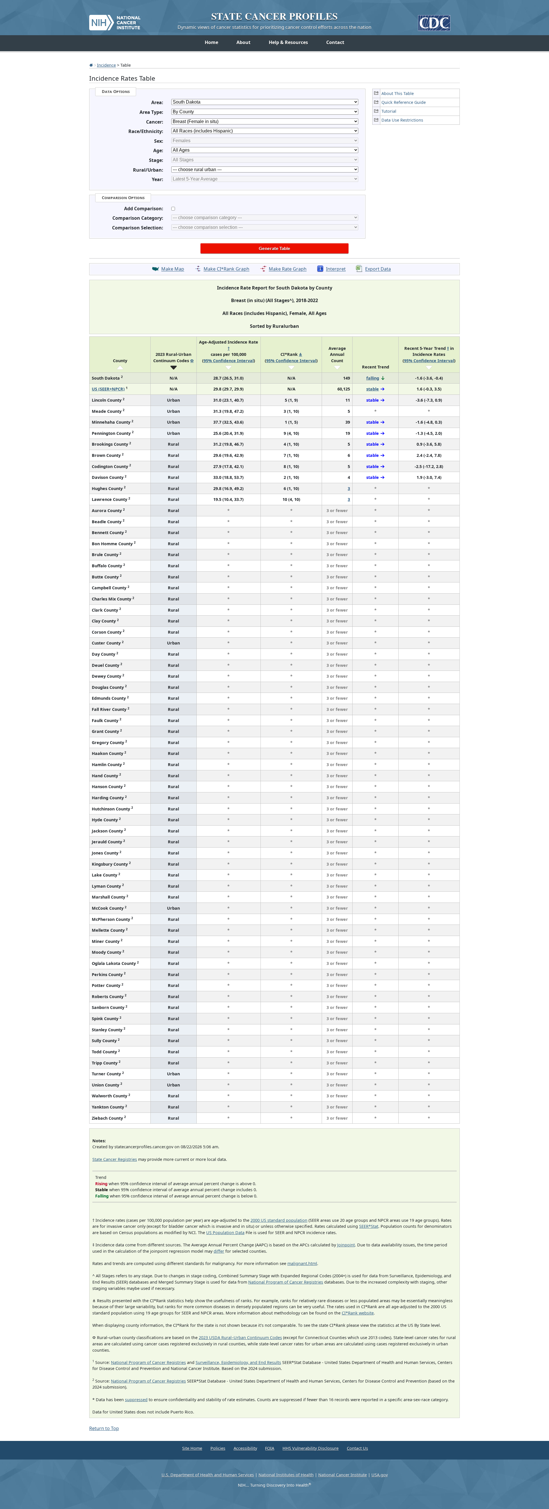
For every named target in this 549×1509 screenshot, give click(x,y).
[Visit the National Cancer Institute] (114, 20)
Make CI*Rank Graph (226, 269)
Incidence (106, 65)
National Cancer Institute (342, 1475)
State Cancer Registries (114, 1159)
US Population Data (225, 1232)
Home (211, 42)
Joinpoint (346, 1245)
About (243, 42)
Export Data (378, 269)
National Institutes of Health (286, 1475)
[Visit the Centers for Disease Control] (434, 20)
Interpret (336, 269)
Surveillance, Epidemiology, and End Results (238, 1362)
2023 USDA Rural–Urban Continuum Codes (240, 1337)
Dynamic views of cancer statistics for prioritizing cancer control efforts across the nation (274, 27)
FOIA (269, 1448)
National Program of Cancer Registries (285, 1282)
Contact (335, 42)
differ (219, 1251)
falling (372, 378)
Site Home (192, 1448)
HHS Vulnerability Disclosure (311, 1448)
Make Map (172, 269)
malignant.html (302, 1263)
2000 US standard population (278, 1220)
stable (372, 389)
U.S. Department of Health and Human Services (208, 1475)
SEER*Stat (368, 1226)
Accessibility (245, 1448)
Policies (217, 1448)
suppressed (136, 1399)
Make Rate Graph (288, 269)
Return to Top (104, 1428)
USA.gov (379, 1475)
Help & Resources (288, 42)
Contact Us (357, 1448)
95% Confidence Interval (229, 360)
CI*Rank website (358, 1313)
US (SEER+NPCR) (108, 389)
